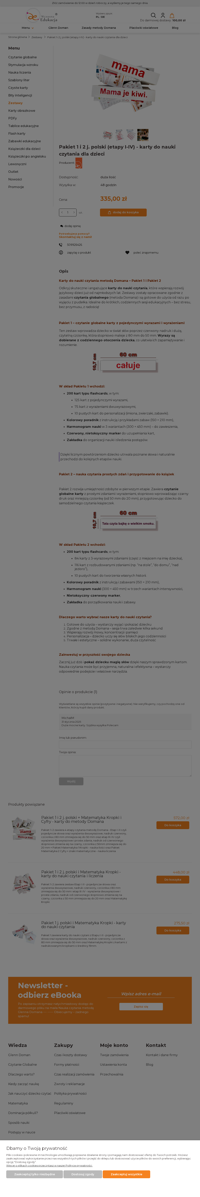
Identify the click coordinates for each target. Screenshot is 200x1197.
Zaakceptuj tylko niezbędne (34, 1174)
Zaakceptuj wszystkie (126, 1174)
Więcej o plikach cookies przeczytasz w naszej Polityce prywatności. (49, 1165)
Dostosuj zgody (82, 1174)
